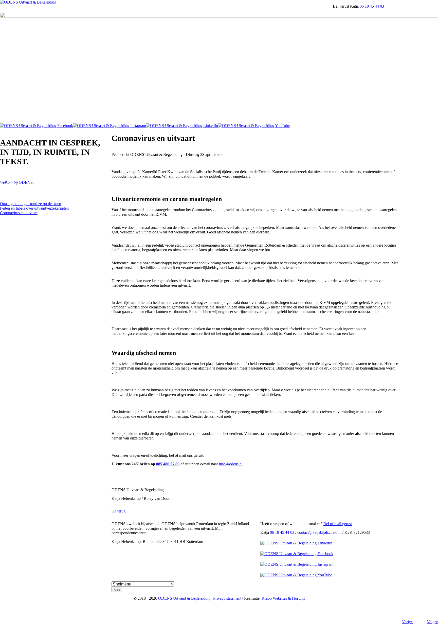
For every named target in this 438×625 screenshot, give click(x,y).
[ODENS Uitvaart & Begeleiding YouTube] (254, 125)
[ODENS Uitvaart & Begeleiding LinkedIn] (182, 125)
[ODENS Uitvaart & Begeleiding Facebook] (36, 125)
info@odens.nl (231, 464)
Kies (117, 589)
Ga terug (118, 511)
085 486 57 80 (167, 464)
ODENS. (17, 182)
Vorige (407, 622)
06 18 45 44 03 (372, 6)
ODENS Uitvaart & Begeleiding (184, 598)
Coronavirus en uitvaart (19, 213)
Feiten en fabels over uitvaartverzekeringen (34, 208)
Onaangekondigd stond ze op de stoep (30, 203)
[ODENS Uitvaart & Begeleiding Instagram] (109, 125)
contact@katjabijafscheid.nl (319, 532)
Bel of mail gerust (337, 524)
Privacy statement (227, 598)
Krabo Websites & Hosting (283, 598)
